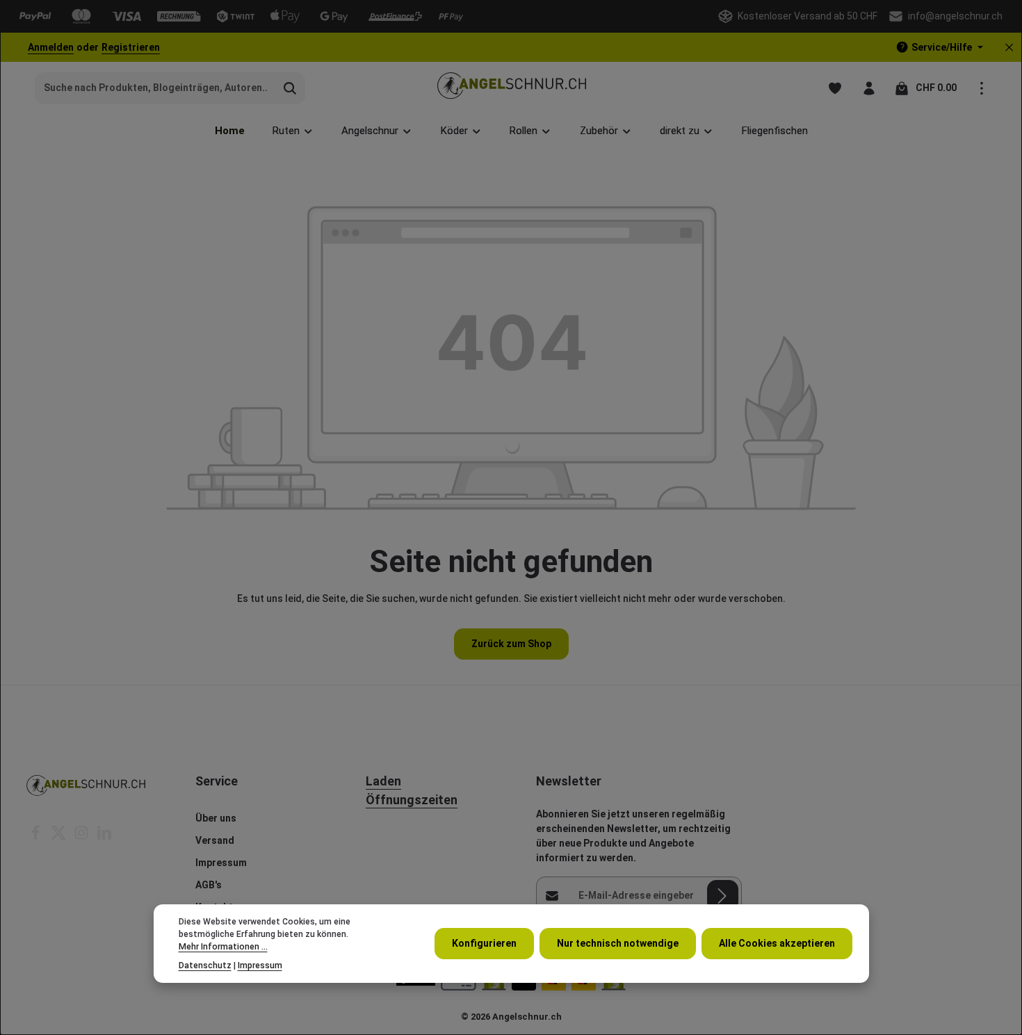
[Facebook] (36, 836)
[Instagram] (82, 836)
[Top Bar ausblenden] (1009, 48)
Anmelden (51, 47)
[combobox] (155, 88)
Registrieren (131, 47)
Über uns (215, 818)
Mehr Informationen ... (223, 947)
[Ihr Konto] (868, 88)
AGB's (208, 884)
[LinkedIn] (104, 836)
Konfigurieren (484, 943)
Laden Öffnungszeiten (411, 790)
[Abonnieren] (722, 895)
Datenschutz (205, 965)
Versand (214, 840)
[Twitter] (59, 836)
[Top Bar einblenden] (981, 88)
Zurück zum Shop (511, 643)
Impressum (221, 862)
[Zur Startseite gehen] (511, 88)
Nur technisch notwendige (618, 943)
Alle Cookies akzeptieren (777, 943)
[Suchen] (290, 88)
